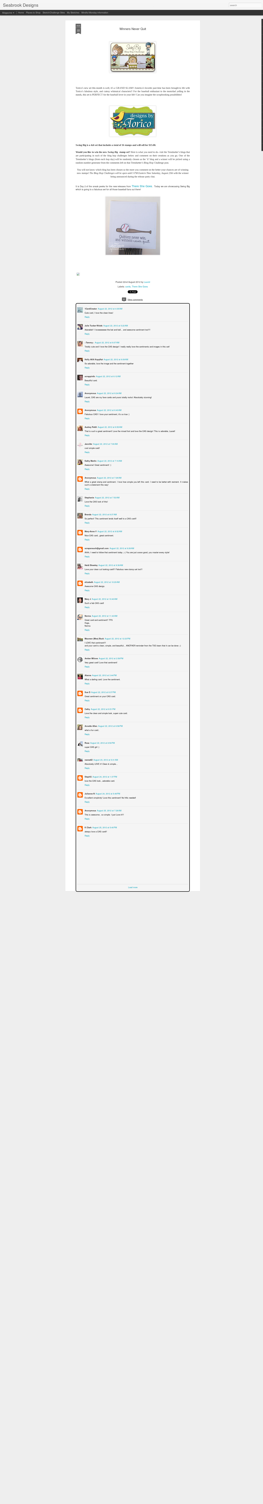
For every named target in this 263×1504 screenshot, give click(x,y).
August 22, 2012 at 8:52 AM (109, 531)
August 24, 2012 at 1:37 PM (104, 776)
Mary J (87, 598)
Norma (87, 615)
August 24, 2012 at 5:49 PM (107, 793)
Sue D (87, 691)
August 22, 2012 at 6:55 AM (109, 426)
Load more (132, 886)
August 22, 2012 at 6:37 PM (103, 691)
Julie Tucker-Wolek (93, 325)
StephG (87, 776)
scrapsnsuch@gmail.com (96, 547)
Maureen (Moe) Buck (93, 638)
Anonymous (90, 409)
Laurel (147, 281)
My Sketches (73, 12)
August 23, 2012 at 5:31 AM (105, 759)
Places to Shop (33, 12)
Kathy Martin (90, 460)
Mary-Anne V (90, 531)
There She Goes (142, 186)
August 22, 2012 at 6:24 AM (109, 392)
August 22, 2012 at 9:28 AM (121, 547)
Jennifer (88, 443)
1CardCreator (90, 308)
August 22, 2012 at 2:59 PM (110, 658)
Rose (86, 742)
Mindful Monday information (94, 12)
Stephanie (89, 497)
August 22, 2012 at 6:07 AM (107, 342)
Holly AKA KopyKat (93, 359)
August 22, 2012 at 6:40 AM (109, 409)
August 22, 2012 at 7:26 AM (109, 477)
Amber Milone (91, 658)
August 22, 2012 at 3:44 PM (104, 674)
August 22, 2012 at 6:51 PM (103, 708)
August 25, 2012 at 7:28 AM (109, 810)
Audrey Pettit (90, 426)
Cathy (87, 708)
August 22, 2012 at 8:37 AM (104, 514)
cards (128, 286)
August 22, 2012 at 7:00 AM (105, 443)
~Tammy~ (89, 342)
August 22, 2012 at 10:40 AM (104, 598)
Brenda (87, 514)
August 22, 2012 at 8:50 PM (102, 742)
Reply (86, 316)
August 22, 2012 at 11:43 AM (104, 615)
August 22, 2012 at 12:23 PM (117, 638)
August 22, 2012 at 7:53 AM (107, 497)
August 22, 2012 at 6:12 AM (108, 376)
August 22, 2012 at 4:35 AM (110, 308)
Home (21, 12)
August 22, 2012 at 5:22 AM (115, 325)
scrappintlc (89, 376)
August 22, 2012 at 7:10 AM (109, 460)
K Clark (87, 827)
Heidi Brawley (90, 564)
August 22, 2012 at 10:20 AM (106, 581)
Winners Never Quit (132, 29)
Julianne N (89, 793)
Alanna (87, 674)
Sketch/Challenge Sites (54, 12)
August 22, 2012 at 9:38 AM (110, 564)
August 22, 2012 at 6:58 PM (110, 725)
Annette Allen (90, 725)
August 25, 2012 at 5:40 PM (104, 827)
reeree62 (88, 759)
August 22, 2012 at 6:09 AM (115, 359)
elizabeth (88, 581)
